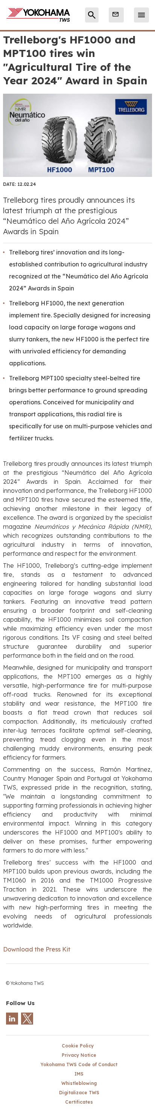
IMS (79, 1074)
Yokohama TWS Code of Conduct (79, 1064)
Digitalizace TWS (79, 1092)
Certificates (79, 1102)
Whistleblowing (79, 1083)
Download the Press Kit (36, 949)
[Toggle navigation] (141, 14)
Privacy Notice (79, 1055)
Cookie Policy (78, 1046)
